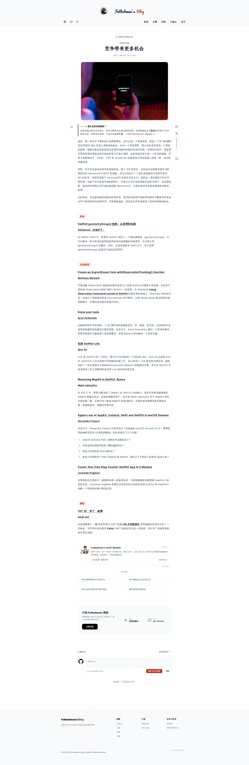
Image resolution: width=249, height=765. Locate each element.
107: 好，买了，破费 (90, 511)
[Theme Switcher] (71, 21)
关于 (183, 21)
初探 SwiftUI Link (89, 343)
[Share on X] (176, 133)
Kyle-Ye (82, 349)
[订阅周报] (176, 126)
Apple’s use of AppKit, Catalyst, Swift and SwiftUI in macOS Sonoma (123, 415)
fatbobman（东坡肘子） (91, 230)
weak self (83, 517)
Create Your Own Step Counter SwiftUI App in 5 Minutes (115, 467)
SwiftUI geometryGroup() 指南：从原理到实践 (107, 224)
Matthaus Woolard (88, 278)
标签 (118, 732)
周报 (163, 21)
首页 (146, 21)
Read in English (125, 37)
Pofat (110, 528)
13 (96, 524)
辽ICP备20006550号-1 (178, 750)
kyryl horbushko (87, 318)
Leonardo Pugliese (89, 473)
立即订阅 (90, 626)
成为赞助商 (165, 566)
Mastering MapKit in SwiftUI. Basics (101, 379)
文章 (155, 21)
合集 (118, 736)
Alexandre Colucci (89, 421)
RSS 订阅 (145, 728)
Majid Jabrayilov (87, 385)
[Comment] (176, 158)
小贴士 (173, 21)
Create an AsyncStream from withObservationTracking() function (121, 272)
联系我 (169, 724)
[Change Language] (64, 21)
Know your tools (88, 312)
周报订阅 (145, 724)
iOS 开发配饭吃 (131, 524)
